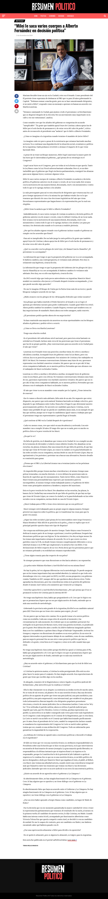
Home (36, 16)
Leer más (71, 840)
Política (43, 16)
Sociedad (61, 16)
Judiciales (70, 16)
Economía (52, 16)
